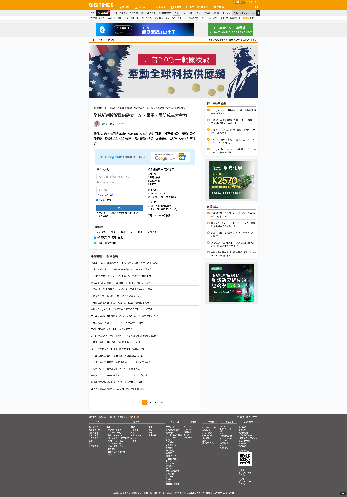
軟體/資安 (224, 448)
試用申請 (151, 174)
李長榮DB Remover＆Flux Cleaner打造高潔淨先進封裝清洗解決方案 (233, 225)
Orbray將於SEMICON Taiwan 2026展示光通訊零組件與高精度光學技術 (233, 244)
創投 (113, 232)
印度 (134, 433)
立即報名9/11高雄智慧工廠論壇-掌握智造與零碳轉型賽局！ (233, 40)
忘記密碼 (99, 195)
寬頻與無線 (171, 456)
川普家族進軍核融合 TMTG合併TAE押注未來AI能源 (117, 322)
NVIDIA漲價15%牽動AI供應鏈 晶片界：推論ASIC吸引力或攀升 (232, 141)
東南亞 (135, 430)
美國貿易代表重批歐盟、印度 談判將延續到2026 (116, 295)
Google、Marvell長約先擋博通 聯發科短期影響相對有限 (233, 112)
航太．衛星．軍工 (173, 17)
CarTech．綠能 (114, 17)
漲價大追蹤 (104, 12)
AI (131, 232)
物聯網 (169, 453)
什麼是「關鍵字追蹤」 (107, 243)
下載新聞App (243, 451)
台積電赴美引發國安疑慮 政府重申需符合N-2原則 (116, 342)
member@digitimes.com (159, 206)
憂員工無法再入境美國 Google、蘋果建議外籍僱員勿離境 (120, 282)
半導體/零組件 (226, 436)
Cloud (168, 461)
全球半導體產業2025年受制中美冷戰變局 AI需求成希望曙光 (121, 269)
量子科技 (100, 232)
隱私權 (120, 417)
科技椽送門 (93, 438)
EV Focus (170, 440)
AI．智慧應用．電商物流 (152, 17)
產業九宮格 (93, 435)
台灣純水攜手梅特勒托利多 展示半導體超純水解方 (232, 234)
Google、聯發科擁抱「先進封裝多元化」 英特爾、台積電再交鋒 (233, 151)
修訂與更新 (93, 446)
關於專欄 (188, 437)
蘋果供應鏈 (166, 12)
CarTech (169, 476)
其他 (204, 441)
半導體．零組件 (97, 17)
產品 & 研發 (207, 435)
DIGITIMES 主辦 (209, 427)
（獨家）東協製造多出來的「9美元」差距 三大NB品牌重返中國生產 (233, 122)
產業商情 (219, 7)
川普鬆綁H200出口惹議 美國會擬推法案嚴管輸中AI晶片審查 (121, 289)
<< (127, 402)
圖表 (254, 17)
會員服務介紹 (153, 181)
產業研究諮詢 (153, 177)
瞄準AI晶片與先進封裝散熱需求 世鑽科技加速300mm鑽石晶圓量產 (233, 254)
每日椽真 (226, 12)
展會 (91, 441)
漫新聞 (207, 12)
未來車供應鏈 (149, 12)
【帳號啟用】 (102, 216)
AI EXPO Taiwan (241, 12)
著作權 (112, 417)
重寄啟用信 (109, 195)
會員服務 (242, 430)
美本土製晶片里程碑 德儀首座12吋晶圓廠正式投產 (117, 355)
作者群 (187, 435)
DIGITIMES (248, 422)
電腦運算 (170, 466)
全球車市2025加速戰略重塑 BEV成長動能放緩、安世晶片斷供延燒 (124, 262)
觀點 (198, 12)
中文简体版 (243, 417)
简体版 (242, 2)
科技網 (125, 7)
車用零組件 (171, 427)
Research (143, 7)
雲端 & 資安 (207, 433)
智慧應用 (206, 430)
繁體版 (236, 2)
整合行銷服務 (244, 441)
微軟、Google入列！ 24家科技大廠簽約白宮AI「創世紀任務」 (123, 309)
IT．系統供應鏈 (191, 17)
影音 (190, 7)
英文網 (204, 7)
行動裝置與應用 (172, 471)
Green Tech (171, 438)
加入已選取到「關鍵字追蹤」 (111, 237)
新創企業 (152, 232)
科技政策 (245, 17)
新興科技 (170, 442)
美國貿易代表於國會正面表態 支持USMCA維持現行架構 (119, 375)
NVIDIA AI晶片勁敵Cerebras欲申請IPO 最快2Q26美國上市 (121, 276)
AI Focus (170, 463)
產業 (176, 12)
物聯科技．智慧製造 (229, 17)
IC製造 (169, 481)
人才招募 (242, 443)
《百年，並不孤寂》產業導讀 (124, 12)
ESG (222, 433)
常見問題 (151, 184)
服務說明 (103, 417)
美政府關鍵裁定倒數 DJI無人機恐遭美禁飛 (113, 329)
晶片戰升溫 (93, 427)
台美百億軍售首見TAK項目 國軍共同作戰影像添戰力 (117, 349)
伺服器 (169, 468)
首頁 (93, 12)
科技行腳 (188, 432)
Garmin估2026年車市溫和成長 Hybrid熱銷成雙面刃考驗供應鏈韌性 (125, 335)
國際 (134, 438)
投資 (140, 232)
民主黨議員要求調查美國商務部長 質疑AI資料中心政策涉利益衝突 (124, 315)
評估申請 (249, 2)
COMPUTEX (225, 429)
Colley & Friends (191, 427)
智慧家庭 (170, 450)
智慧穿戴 (170, 474)
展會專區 (152, 435)
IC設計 (169, 479)
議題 (191, 12)
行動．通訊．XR (132, 17)
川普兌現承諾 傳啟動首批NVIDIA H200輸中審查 (115, 368)
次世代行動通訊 (172, 459)
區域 (184, 12)
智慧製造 (170, 448)
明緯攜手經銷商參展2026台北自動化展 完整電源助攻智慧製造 (233, 215)
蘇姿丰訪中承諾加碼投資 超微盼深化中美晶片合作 (116, 382)
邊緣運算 (170, 433)
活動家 (178, 7)
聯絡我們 (242, 446)
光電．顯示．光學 (209, 17)
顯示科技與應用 (172, 484)
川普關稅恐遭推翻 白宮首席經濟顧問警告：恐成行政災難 (120, 302)
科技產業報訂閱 (245, 435)
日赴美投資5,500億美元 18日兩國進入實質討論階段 (117, 388)
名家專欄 (188, 429)
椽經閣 (162, 7)
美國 (123, 232)
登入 (256, 2)
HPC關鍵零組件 (173, 430)
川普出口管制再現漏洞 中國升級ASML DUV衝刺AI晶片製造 (121, 362)
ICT (221, 445)
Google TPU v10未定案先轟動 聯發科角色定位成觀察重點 (233, 131)
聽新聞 (216, 12)
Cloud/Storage (226, 438)
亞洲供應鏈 (171, 445)
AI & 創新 (206, 438)
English (254, 417)
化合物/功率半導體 (174, 435)
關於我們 (92, 417)
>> (162, 402)
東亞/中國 (137, 435)
